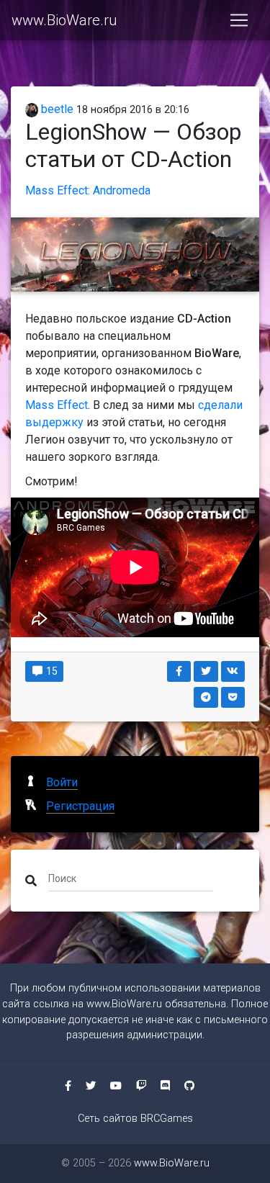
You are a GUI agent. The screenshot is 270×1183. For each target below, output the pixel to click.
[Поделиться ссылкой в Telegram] (206, 697)
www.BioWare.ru (64, 20)
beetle (55, 109)
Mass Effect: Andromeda (87, 190)
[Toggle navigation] (239, 20)
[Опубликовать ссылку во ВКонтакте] (233, 671)
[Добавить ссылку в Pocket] (233, 697)
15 (51, 671)
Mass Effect (56, 405)
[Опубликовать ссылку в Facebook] (179, 671)
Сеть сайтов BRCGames (135, 1118)
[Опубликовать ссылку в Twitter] (206, 671)
